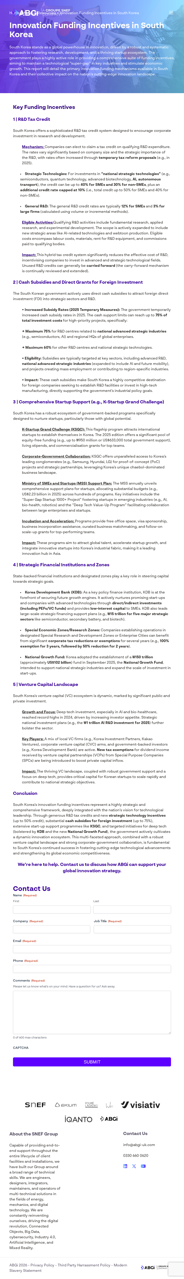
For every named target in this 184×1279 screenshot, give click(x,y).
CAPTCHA (20, 1048)
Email (24, 941)
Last (96, 901)
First (16, 901)
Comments (29, 980)
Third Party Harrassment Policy (84, 1265)
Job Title (108, 921)
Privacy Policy (43, 1265)
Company (28, 921)
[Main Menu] (171, 12)
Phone (25, 960)
